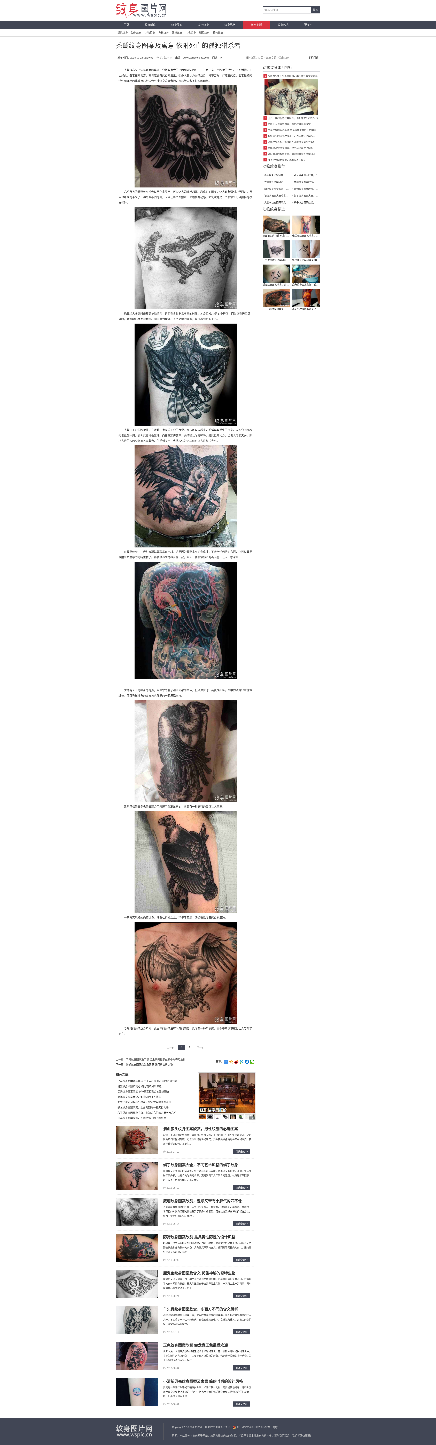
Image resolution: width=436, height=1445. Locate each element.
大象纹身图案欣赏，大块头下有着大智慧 (277, 182)
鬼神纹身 (163, 32)
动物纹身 (136, 32)
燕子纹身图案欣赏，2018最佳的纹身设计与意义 (307, 175)
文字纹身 (203, 24)
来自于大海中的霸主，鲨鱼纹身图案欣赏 (289, 124)
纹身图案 (176, 24)
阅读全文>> (242, 1151)
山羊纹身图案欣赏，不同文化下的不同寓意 (142, 1117)
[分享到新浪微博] (236, 1062)
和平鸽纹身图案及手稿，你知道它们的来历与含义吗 (147, 1112)
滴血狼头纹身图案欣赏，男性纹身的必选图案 (200, 1129)
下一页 (200, 1047)
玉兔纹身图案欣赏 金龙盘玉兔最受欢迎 (195, 1345)
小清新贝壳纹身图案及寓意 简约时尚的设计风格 (203, 1381)
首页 (126, 24)
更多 (307, 24)
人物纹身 (150, 32)
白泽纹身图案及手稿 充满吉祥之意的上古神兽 (292, 130)
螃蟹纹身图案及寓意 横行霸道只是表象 (140, 1086)
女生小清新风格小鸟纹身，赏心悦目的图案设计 (144, 1102)
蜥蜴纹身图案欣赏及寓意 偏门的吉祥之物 (149, 1064)
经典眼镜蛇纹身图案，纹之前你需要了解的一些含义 (294, 148)
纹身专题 (256, 24)
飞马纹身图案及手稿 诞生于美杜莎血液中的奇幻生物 (155, 1059)
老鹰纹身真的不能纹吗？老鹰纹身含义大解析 (291, 142)
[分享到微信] (252, 1062)
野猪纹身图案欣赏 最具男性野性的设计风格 (199, 1237)
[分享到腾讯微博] (242, 1062)
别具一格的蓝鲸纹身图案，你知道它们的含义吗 (293, 118)
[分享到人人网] (247, 1062)
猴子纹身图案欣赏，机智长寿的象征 (287, 160)
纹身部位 (150, 24)
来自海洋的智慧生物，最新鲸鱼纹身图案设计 (291, 154)
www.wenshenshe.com (196, 57)
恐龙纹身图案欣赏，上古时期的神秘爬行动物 (143, 1107)
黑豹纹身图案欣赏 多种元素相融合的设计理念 (143, 1091)
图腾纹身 (177, 32)
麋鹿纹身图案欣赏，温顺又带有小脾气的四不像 (202, 1201)
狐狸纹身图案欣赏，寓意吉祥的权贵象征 (277, 175)
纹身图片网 (134, 1431)
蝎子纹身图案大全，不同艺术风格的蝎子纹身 (200, 1165)
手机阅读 (313, 57)
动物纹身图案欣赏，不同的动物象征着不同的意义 (307, 188)
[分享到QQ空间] (231, 1062)
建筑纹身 (123, 32)
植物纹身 (218, 32)
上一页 (171, 1047)
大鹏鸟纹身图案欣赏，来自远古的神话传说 (277, 202)
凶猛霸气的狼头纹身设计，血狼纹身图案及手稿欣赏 (294, 136)
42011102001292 (258, 1427)
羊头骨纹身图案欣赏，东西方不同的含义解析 (200, 1309)
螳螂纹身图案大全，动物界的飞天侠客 (139, 1096)
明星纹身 (204, 32)
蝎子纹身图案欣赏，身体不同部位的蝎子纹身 (307, 202)
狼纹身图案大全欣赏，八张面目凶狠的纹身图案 (277, 195)
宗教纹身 (191, 32)
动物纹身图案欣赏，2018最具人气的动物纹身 (277, 188)
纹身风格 (229, 24)
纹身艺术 (283, 24)
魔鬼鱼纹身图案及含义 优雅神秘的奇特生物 (199, 1273)
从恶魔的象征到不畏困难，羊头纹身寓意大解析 (293, 76)
